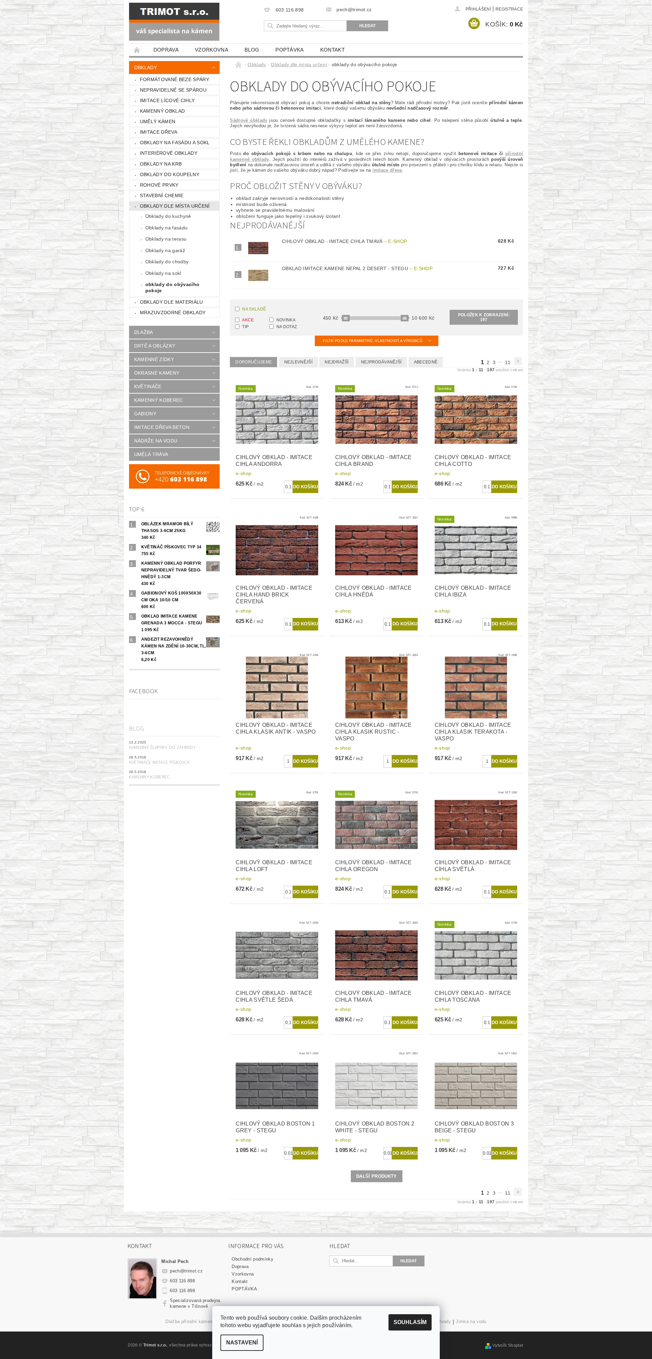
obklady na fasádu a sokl (175, 142)
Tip (245, 326)
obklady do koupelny (169, 174)
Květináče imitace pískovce (159, 762)
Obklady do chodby (166, 261)
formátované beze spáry (174, 79)
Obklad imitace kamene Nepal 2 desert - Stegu (357, 268)
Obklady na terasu (165, 239)
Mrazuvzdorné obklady (172, 312)
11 (507, 362)
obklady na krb (161, 164)
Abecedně (426, 362)
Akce (248, 320)
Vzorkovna (211, 50)
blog (251, 50)
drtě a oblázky (154, 345)
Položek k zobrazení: (484, 317)
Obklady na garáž (165, 250)
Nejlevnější (298, 362)
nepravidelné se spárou (173, 90)
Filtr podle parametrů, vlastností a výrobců (373, 341)
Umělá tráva (151, 454)
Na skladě (254, 309)
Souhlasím (410, 1322)
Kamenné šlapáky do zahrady (162, 747)
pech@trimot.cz (186, 1270)
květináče (148, 386)
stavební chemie (162, 195)
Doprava (166, 50)
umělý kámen (158, 121)
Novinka (285, 320)
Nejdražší (336, 362)
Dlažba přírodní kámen (188, 1321)
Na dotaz (286, 326)
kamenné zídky (154, 359)
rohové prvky (159, 185)
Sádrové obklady (248, 120)
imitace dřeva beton (161, 427)
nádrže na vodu (155, 440)
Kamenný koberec (149, 777)
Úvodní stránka (137, 50)
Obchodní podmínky (252, 1259)
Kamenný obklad (162, 111)
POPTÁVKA (289, 50)
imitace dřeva (158, 132)
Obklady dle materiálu (171, 302)
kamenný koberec (158, 400)
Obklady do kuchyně (168, 216)
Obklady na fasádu (166, 227)
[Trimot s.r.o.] (174, 22)
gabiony (145, 413)
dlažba (143, 332)
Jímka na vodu (471, 1321)
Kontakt (332, 50)
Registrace (509, 9)
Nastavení (242, 1342)
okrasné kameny (156, 373)
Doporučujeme (253, 362)
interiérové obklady (168, 153)
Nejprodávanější (381, 362)
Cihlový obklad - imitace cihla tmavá (344, 241)
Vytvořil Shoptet (507, 1345)
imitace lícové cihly (167, 100)
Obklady (145, 67)
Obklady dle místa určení (175, 206)
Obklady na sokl (163, 273)
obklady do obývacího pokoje (172, 287)
